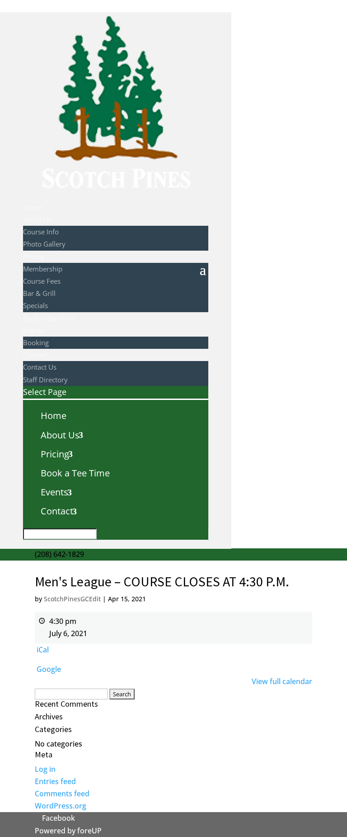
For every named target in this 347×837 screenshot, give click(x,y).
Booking (36, 342)
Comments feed (62, 794)
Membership (42, 268)
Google (49, 669)
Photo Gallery (44, 243)
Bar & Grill (39, 293)
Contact (35, 354)
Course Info (41, 231)
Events (33, 330)
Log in (45, 769)
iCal (43, 650)
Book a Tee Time (49, 318)
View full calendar (282, 681)
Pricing (33, 256)
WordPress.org (60, 806)
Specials (35, 305)
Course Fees (42, 280)
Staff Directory (45, 379)
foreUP (89, 831)
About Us (37, 219)
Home (32, 207)
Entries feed (55, 781)
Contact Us (39, 366)
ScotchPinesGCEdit (72, 598)
